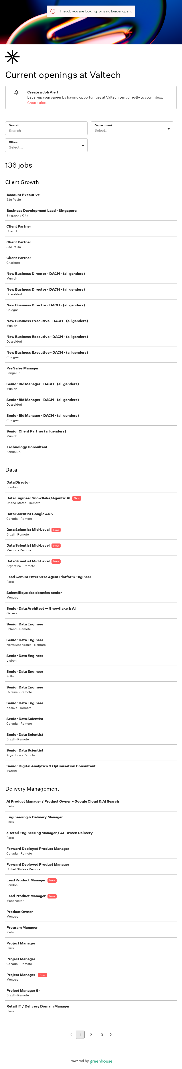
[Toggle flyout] (168, 128)
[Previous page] (71, 1035)
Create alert (37, 103)
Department (103, 125)
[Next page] (111, 1035)
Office (13, 142)
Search (14, 125)
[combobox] (9, 147)
